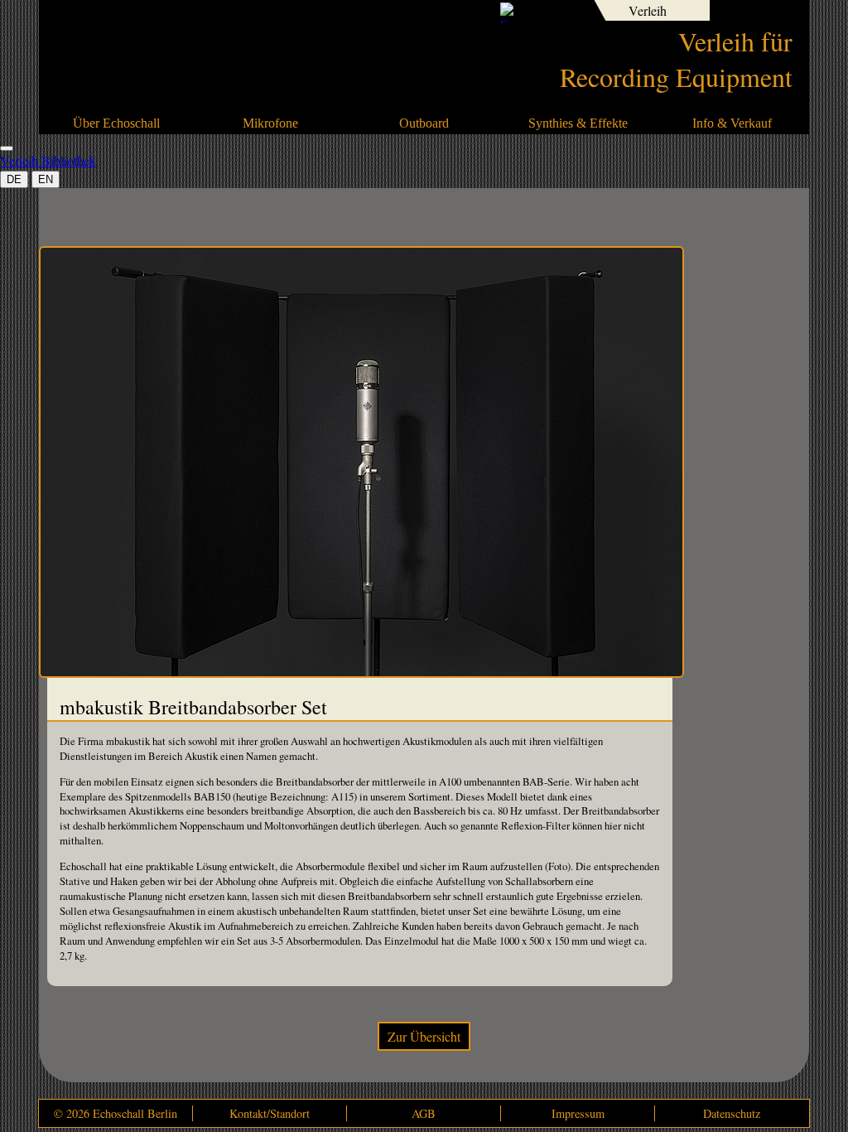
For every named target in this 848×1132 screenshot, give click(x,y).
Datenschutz (731, 1113)
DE (14, 179)
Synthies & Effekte (578, 123)
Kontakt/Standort (269, 1113)
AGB (424, 1113)
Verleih (648, 10)
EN (45, 179)
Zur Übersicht (424, 1036)
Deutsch (541, 12)
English (569, 12)
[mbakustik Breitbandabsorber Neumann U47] (361, 672)
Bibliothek (755, 10)
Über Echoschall (116, 123)
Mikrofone (270, 123)
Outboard (424, 123)
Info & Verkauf (732, 123)
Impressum (578, 1113)
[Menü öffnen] (6, 148)
